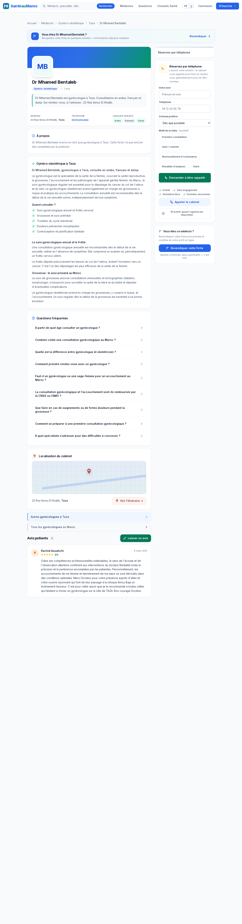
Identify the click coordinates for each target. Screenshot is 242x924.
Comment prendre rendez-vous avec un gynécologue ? (72, 364)
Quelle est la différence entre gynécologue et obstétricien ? (75, 352)
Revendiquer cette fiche (187, 248)
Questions (145, 6)
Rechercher (105, 6)
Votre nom (165, 87)
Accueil (31, 23)
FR (185, 6)
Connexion (205, 6)
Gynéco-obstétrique (71, 23)
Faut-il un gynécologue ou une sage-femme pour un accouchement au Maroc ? (82, 377)
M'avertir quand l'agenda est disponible (187, 213)
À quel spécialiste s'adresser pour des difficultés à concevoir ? (77, 435)
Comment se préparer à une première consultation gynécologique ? (80, 423)
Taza (92, 23)
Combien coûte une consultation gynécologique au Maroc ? (75, 339)
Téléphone (165, 102)
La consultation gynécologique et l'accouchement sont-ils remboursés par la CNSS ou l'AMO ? (85, 393)
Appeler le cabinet (187, 202)
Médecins (126, 6)
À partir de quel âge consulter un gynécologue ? (67, 327)
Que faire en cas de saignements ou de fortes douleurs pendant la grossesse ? (80, 409)
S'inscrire (225, 6)
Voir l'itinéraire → (131, 500)
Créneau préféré (168, 116)
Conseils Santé (167, 6)
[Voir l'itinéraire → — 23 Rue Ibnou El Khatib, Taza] (89, 477)
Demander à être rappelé (187, 177)
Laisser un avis (138, 538)
